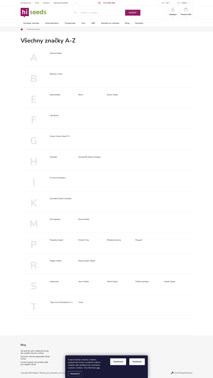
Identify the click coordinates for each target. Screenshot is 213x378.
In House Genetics (58, 177)
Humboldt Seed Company (89, 157)
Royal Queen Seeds (86, 260)
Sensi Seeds (83, 281)
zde (98, 367)
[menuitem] (31, 23)
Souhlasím (137, 361)
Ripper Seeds (55, 260)
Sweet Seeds (169, 281)
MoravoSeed (83, 219)
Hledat (133, 12)
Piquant (138, 240)
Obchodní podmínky (61, 3)
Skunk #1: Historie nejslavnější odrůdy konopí (35, 357)
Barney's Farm (56, 74)
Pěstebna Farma (114, 240)
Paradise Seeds (56, 240)
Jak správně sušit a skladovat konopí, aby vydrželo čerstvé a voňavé (35, 352)
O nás (37, 3)
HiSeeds (53, 157)
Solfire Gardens (142, 281)
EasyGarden (55, 94)
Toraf (80, 302)
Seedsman (54, 281)
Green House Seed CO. (60, 136)
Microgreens (55, 219)
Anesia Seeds (56, 53)
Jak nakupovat (26, 3)
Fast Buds (54, 115)
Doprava (46, 3)
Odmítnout (118, 361)
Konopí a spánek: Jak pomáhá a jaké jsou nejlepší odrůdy (34, 363)
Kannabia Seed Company (60, 198)
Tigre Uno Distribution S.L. (61, 302)
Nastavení (75, 373)
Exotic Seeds (112, 94)
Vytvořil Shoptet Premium (183, 373)
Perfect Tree (83, 240)
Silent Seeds (112, 281)
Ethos (80, 94)
